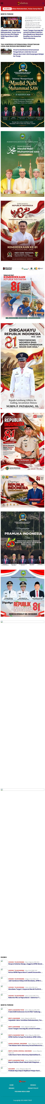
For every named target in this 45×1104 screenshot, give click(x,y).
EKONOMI (11, 962)
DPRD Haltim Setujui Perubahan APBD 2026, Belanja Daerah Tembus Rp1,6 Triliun (32, 33)
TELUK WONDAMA (19, 962)
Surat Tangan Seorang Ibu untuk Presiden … (25, 1029)
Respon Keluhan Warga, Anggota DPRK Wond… (26, 964)
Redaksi (33, 1085)
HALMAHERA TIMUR (18, 1010)
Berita (10, 1010)
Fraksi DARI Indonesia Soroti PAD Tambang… (25, 1012)
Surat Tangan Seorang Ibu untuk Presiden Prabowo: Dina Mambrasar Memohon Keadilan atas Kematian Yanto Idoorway (11, 34)
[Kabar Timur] (22, 3)
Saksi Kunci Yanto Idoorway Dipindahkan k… (25, 1055)
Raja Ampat (11, 1069)
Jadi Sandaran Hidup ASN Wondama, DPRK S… (25, 981)
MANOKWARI (16, 1018)
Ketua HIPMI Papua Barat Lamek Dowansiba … (25, 972)
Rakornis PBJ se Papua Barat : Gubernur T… (24, 998)
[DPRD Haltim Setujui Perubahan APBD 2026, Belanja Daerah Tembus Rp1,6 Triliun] (33, 22)
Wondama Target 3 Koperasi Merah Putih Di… (25, 989)
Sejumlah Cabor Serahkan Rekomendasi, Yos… (25, 1020)
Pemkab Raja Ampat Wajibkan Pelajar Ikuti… (24, 1071)
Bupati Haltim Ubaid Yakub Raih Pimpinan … (24, 1062)
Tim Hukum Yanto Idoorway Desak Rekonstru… (26, 1045)
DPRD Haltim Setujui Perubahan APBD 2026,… (25, 1037)
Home (11, 1085)
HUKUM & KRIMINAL (13, 1043)
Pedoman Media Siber (22, 1091)
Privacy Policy (33, 1088)
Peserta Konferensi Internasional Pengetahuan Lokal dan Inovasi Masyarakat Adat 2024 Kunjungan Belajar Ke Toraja (28, 53)
